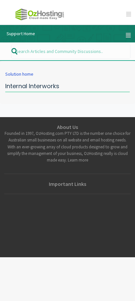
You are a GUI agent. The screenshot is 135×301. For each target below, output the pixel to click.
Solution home (19, 74)
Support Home (21, 34)
